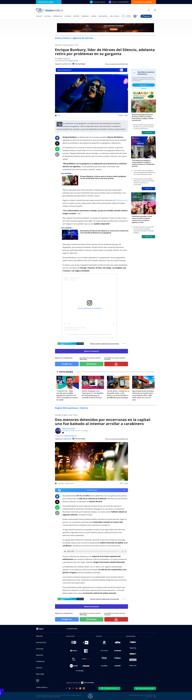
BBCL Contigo (114, 16)
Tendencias (85, 16)
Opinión (93, 16)
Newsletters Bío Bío (99, 2)
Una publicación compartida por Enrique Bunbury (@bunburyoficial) (89, 334)
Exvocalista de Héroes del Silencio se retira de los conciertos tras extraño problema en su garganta (104, 232)
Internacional (57, 16)
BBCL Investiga (103, 16)
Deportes (76, 16)
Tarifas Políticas (41, 687)
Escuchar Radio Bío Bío (144, 2)
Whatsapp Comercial (110, 688)
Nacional (47, 16)
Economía (68, 16)
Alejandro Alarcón (70, 436)
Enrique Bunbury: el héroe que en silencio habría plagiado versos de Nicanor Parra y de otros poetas (103, 177)
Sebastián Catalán (68, 429)
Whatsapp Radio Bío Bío (146, 688)
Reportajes (40, 674)
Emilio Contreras (64, 59)
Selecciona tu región (46, 2)
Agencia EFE (73, 61)
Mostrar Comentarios (91, 351)
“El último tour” (121, 200)
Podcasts (39, 16)
